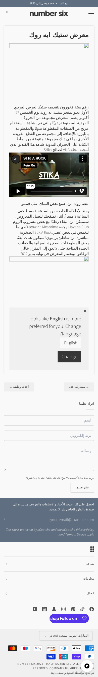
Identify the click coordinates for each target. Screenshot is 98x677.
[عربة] (11, 13)
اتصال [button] (90, 593)
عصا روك (81, 203)
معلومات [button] (88, 579)
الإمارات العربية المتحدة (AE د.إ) (68, 636)
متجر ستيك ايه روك (55, 112)
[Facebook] (91, 609)
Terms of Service (75, 534)
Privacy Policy (85, 529)
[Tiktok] (82, 609)
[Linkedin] (44, 609)
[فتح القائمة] (86, 13)
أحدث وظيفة (19, 387)
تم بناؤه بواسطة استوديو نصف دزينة (72, 673)
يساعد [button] (90, 564)
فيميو (25, 203)
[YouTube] (35, 609)
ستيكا (42, 107)
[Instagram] (63, 609)
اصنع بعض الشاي (53, 203)
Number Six (26, 664)
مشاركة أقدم (79, 387)
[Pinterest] (73, 609)
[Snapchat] (54, 609)
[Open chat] (87, 666)
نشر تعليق (82, 487)
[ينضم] (8, 519)
